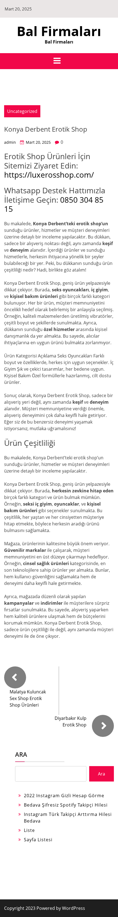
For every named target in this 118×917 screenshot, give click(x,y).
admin (10, 142)
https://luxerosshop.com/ (49, 174)
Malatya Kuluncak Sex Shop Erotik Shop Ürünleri (28, 698)
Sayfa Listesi (38, 840)
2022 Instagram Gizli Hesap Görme (64, 796)
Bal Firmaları (59, 31)
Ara (21, 754)
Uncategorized (22, 111)
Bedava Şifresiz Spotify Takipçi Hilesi (66, 805)
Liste (29, 830)
